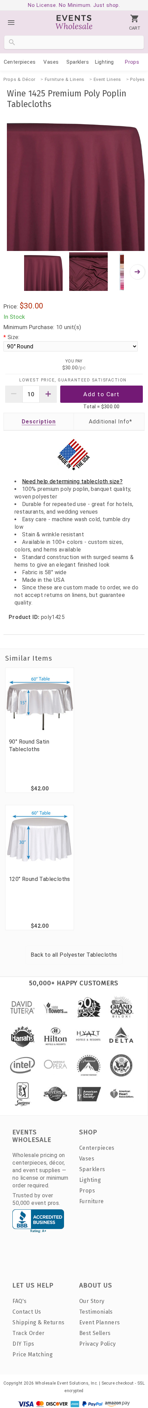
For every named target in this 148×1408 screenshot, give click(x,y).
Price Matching (32, 1354)
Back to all (74, 955)
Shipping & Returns (38, 1322)
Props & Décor (19, 79)
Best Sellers (95, 1333)
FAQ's (19, 1301)
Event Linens (107, 79)
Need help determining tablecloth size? (72, 481)
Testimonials (96, 1312)
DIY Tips (23, 1344)
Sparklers (77, 62)
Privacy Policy (97, 1344)
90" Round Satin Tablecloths (29, 745)
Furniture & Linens (65, 79)
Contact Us (26, 1312)
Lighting (104, 62)
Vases (51, 62)
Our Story (92, 1301)
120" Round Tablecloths (39, 879)
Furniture (91, 1201)
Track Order (28, 1333)
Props (132, 62)
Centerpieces (20, 62)
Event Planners (99, 1322)
